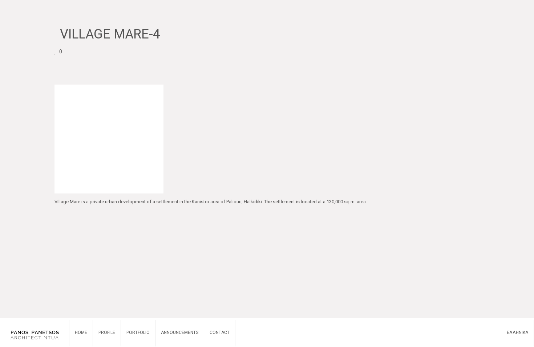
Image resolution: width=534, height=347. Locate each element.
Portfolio (138, 332)
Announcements (179, 332)
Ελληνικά (517, 332)
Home (81, 332)
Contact (220, 332)
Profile (106, 332)
